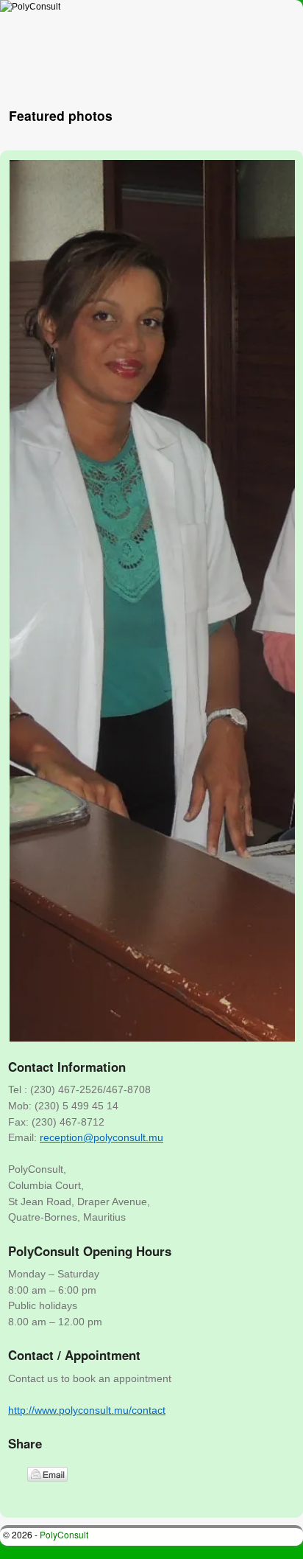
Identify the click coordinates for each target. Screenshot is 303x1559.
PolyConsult (64, 1534)
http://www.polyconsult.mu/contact (86, 1410)
